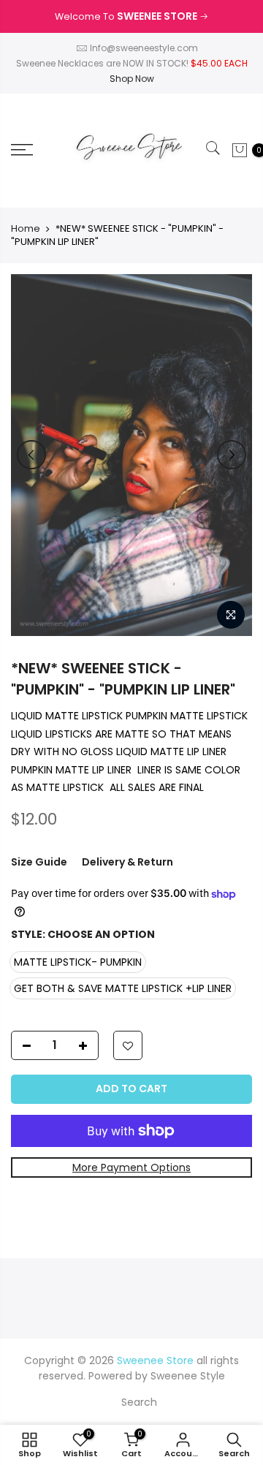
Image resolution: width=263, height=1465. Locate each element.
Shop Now (132, 78)
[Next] (231, 454)
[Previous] (31, 454)
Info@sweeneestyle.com (144, 48)
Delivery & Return (127, 862)
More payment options (131, 1167)
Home (25, 228)
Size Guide (39, 862)
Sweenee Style (187, 1376)
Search (139, 1402)
